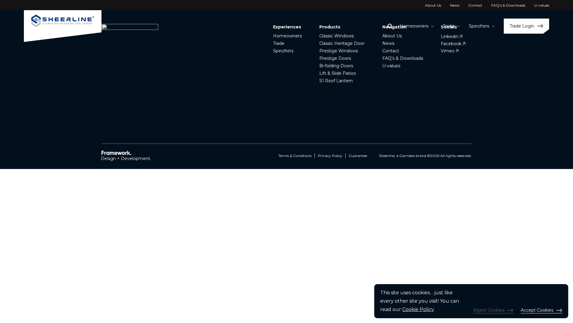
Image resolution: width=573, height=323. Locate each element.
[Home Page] (129, 69)
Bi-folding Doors (336, 65)
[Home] (62, 26)
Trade (278, 43)
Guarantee (358, 155)
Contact (475, 5)
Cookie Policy (418, 309)
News (454, 5)
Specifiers (283, 51)
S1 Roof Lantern (336, 80)
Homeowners (287, 36)
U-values (541, 5)
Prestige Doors (335, 58)
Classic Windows (336, 36)
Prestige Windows (338, 51)
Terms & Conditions (295, 155)
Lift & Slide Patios (337, 73)
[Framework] (117, 152)
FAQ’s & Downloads (508, 5)
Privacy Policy (330, 155)
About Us (433, 5)
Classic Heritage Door (341, 43)
